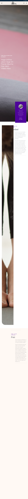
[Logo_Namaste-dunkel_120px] (14, 1)
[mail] (26, 0)
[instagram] (25, 0)
